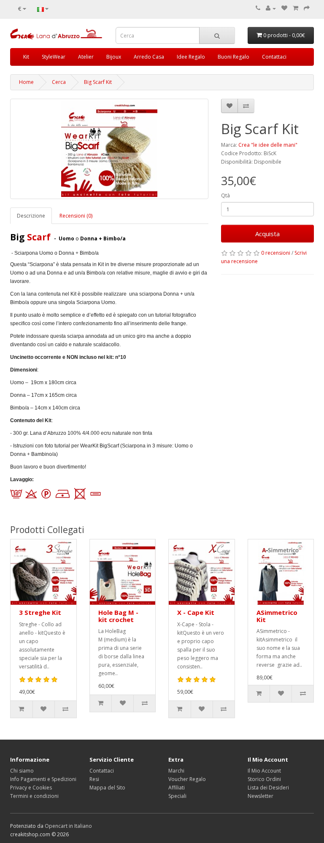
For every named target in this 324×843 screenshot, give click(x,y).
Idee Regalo (191, 56)
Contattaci (274, 56)
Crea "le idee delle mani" (267, 144)
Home (26, 82)
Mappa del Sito (107, 787)
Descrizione (31, 215)
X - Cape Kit (195, 612)
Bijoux (113, 56)
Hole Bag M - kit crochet (118, 616)
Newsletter (260, 796)
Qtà (225, 195)
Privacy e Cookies (31, 787)
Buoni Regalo (233, 56)
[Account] (271, 8)
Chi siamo (22, 770)
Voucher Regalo (187, 779)
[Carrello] (295, 8)
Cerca (59, 82)
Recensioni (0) (75, 215)
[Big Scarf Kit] (109, 149)
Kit (26, 56)
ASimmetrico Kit (276, 616)
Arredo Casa (149, 56)
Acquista (267, 233)
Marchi (176, 770)
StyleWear (53, 56)
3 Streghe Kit (40, 612)
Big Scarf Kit (98, 82)
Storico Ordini (264, 779)
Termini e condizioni (34, 796)
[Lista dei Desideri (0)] (284, 8)
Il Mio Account (264, 770)
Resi (94, 779)
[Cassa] (307, 8)
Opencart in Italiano (68, 826)
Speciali (177, 796)
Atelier (86, 56)
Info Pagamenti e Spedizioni (43, 779)
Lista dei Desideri (268, 787)
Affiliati (176, 787)
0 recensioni (275, 252)
